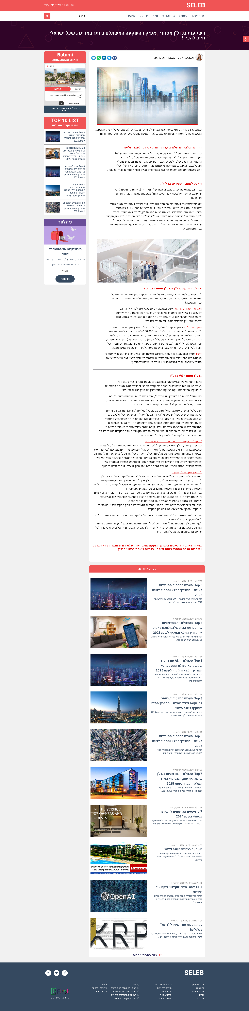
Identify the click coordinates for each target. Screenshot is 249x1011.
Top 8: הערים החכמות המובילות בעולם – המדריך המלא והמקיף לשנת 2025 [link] (177, 590)
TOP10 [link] (131, 16)
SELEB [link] (195, 5)
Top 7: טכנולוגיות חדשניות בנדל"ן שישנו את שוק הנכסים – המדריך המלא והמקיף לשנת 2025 (179, 779)
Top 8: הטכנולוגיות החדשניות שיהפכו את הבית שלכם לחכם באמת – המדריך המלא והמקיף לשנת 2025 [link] (177, 628)
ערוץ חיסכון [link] (198, 16)
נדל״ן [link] (155, 16)
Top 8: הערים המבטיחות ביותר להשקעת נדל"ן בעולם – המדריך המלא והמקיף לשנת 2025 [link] (176, 703)
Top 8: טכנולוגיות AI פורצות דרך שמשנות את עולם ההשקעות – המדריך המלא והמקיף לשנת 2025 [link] (179, 665)
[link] (246, 39)
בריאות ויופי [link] (168, 16)
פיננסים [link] (183, 16)
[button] (114, 58)
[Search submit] (47, 16)
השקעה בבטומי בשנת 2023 (183, 849)
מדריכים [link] (144, 16)
